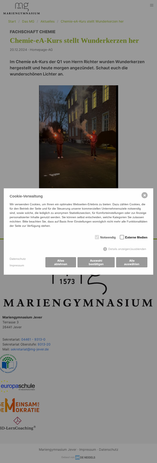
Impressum (17, 265)
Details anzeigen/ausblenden (127, 249)
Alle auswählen (131, 262)
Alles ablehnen (60, 262)
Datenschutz (18, 258)
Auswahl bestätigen (96, 262)
